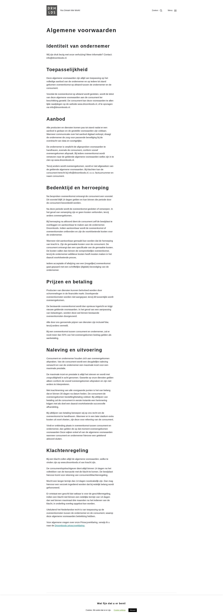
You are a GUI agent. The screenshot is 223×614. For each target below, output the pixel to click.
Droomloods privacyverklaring (69, 525)
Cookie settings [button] (120, 610)
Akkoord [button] (132, 610)
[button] (157, 10)
